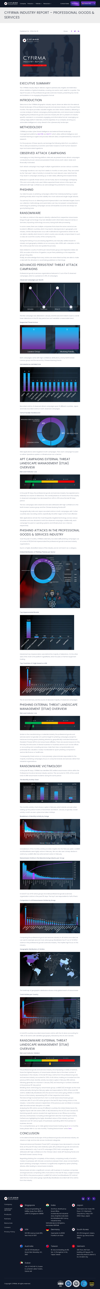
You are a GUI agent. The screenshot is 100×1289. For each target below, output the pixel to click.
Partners (38, 3)
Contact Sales (64, 3)
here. (70, 1128)
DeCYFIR (40, 134)
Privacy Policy (9, 1232)
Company (23, 3)
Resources (46, 3)
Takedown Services (8, 1209)
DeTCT (48, 134)
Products (30, 3)
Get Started (75, 3)
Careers (7, 1227)
